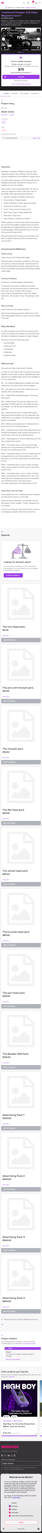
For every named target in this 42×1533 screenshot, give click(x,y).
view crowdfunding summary (21, 84)
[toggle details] (37, 1435)
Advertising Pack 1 (13, 1115)
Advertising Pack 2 (13, 1176)
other (4, 130)
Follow (21, 77)
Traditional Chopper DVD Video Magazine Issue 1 (19, 14)
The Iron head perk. (13, 626)
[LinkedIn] (14, 1456)
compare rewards (13, 575)
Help (16, 1343)
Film (4, 122)
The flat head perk (13, 809)
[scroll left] (3, 39)
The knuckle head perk (16, 931)
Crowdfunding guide (29, 1343)
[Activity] (32, 3)
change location (30, 7)
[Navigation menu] (40, 3)
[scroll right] (38, 39)
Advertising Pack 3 (13, 1237)
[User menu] (36, 2)
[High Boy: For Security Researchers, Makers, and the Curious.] (19, 1398)
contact (11, 115)
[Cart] (28, 2)
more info (4, 115)
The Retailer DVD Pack (15, 1053)
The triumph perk (12, 748)
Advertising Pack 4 (13, 1298)
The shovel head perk (15, 870)
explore (11, 1377)
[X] (5, 1456)
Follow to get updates (13, 1359)
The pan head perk (13, 992)
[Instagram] (12, 1456)
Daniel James (8, 18)
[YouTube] (9, 1456)
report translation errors (16, 1469)
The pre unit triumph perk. (18, 687)
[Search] (24, 3)
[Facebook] (2, 1456)
